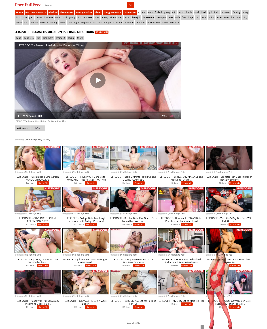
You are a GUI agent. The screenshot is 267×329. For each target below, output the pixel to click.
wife (177, 17)
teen (144, 12)
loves (219, 17)
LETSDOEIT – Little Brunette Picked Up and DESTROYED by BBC (133, 178)
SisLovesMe (66, 12)
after (226, 17)
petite (19, 22)
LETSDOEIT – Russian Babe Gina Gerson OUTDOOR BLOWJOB (38, 178)
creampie (161, 17)
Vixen (98, 12)
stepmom (86, 22)
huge (190, 17)
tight (76, 22)
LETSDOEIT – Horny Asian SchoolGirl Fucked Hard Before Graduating (181, 261)
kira (38, 37)
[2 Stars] (18, 140)
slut (197, 17)
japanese (87, 17)
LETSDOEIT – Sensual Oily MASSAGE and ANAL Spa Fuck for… (181, 178)
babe (24, 17)
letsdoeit (60, 37)
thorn (80, 37)
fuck (180, 12)
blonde (188, 12)
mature (34, 22)
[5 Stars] (23, 140)
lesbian (44, 22)
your (26, 22)
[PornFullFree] (28, 5)
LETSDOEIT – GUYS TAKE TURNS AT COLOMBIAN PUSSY (37, 220)
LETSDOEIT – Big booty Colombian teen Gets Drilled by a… (38, 261)
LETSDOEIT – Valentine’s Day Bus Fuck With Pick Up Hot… (229, 220)
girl (210, 12)
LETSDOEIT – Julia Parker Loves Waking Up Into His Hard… (85, 261)
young (72, 17)
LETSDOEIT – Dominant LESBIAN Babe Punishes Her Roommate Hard (181, 220)
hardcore (236, 17)
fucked (158, 12)
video (113, 17)
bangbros (109, 22)
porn (97, 17)
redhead (174, 22)
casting (53, 22)
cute (70, 22)
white (62, 22)
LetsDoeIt (37, 128)
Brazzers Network (35, 12)
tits (79, 17)
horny (39, 17)
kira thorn (48, 37)
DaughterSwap (112, 12)
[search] (130, 5)
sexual (71, 37)
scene (165, 22)
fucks (217, 12)
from (203, 17)
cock (150, 12)
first (184, 17)
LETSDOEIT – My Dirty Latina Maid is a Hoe (181, 300)
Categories (129, 12)
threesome (148, 17)
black (203, 12)
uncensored (153, 22)
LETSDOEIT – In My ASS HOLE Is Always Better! (85, 302)
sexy (57, 17)
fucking (236, 12)
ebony (105, 17)
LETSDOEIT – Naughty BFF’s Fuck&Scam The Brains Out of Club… (38, 302)
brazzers (97, 22)
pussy (167, 12)
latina (211, 17)
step (120, 17)
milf (174, 12)
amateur (226, 12)
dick (18, 17)
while (119, 22)
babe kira (29, 37)
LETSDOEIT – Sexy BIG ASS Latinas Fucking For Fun (133, 302)
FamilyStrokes (84, 12)
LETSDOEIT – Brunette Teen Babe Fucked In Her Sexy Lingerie (229, 178)
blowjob (136, 17)
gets (31, 17)
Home (19, 12)
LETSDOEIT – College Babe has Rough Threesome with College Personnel (85, 220)
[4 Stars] (21, 140)
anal (196, 12)
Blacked (53, 12)
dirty (245, 17)
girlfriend (129, 22)
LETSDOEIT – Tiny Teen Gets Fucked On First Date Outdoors (133, 261)
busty (245, 12)
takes (170, 17)
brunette (48, 17)
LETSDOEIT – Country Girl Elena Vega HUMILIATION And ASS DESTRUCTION (86, 178)
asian (127, 17)
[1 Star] (16, 140)
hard (64, 17)
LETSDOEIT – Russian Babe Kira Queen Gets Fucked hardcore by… (133, 220)
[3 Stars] (19, 140)
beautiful (140, 22)
